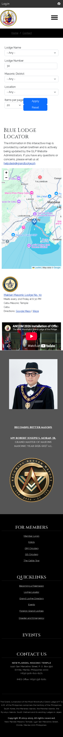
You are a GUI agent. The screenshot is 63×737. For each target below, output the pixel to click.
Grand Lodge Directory (31, 598)
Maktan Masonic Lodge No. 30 (23, 295)
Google (57, 267)
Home (14, 33)
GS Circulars (31, 554)
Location (10, 86)
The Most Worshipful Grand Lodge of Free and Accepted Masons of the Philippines (10, 18)
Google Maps (23, 311)
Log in (5, 3)
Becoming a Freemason (31, 585)
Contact (27, 33)
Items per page (14, 100)
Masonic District (14, 73)
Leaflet (37, 267)
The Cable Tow (31, 560)
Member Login (31, 536)
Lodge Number (14, 60)
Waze (36, 311)
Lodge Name (13, 47)
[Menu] (54, 18)
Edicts (31, 542)
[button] (34, 221)
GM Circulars (31, 548)
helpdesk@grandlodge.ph (19, 163)
